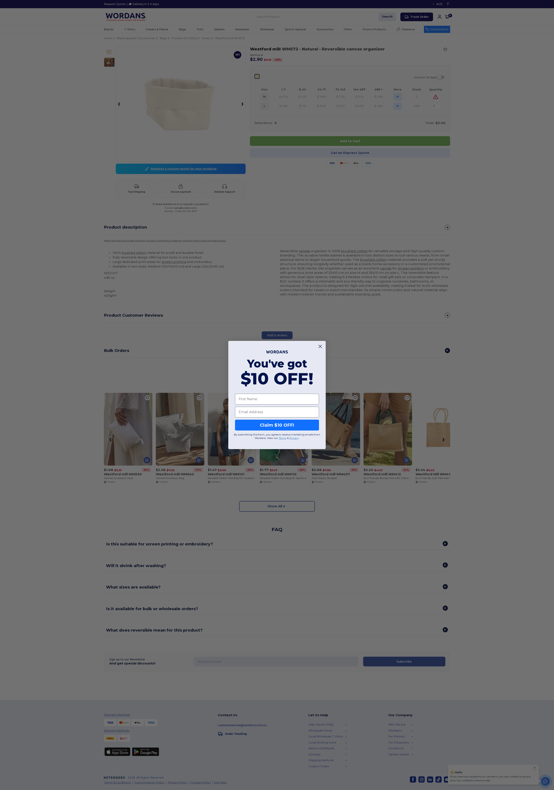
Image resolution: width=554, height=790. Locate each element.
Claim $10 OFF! (277, 425)
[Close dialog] (320, 346)
